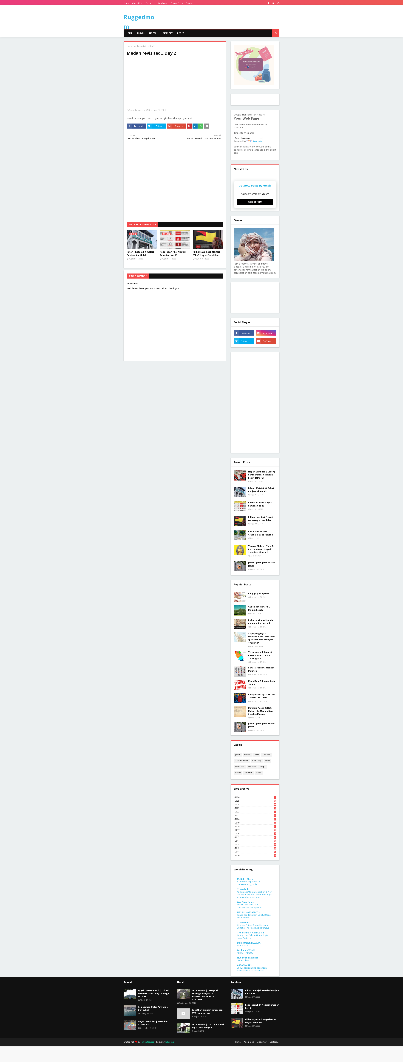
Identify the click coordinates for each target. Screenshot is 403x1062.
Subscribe (255, 201)
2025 (255, 801)
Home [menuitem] (129, 33)
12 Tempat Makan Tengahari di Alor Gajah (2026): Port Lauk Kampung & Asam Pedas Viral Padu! (254, 894)
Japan (237, 754)
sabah (238, 772)
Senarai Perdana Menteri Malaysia (261, 669)
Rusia (256, 754)
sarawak (248, 772)
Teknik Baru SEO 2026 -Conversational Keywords (249, 906)
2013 (255, 844)
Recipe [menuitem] (180, 33)
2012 (255, 848)
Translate (257, 141)
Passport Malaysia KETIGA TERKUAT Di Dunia (261, 696)
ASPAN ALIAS (244, 965)
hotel (267, 760)
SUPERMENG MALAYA (249, 942)
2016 (255, 833)
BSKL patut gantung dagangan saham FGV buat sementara (252, 969)
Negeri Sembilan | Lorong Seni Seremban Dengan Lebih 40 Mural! (261, 474)
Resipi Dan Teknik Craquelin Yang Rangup (260, 533)
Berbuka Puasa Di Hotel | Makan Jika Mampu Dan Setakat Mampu (261, 710)
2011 (255, 852)
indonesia (239, 766)
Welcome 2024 (244, 945)
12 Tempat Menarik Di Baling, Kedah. (259, 608)
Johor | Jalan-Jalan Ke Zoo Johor (261, 564)
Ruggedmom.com (137, 110)
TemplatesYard (147, 1042)
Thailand (266, 754)
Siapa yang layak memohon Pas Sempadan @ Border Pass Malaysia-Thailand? (261, 638)
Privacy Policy (177, 3)
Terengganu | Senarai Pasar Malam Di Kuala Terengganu (260, 655)
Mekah (247, 754)
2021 (255, 815)
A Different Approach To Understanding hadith (248, 883)
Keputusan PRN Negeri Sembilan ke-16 (173, 253)
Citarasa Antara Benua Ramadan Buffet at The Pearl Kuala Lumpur (253, 926)
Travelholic (243, 889)
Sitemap (189, 3)
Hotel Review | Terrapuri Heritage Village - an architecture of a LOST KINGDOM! (205, 995)
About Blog (137, 3)
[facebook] (268, 3)
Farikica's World (246, 950)
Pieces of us (243, 960)
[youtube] (266, 341)
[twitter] (273, 3)
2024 (255, 804)
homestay (256, 760)
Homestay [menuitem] (167, 33)
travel (258, 772)
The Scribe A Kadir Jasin (250, 932)
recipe (263, 766)
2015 (255, 837)
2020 (255, 819)
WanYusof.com (245, 902)
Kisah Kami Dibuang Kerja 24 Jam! (261, 683)
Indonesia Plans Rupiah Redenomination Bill (260, 622)
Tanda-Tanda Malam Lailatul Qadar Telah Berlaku (254, 916)
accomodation (241, 760)
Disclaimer (163, 3)
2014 (255, 841)
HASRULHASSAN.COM (249, 912)
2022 (255, 812)
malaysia (252, 766)
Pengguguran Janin (258, 593)
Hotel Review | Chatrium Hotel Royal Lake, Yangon (208, 1026)
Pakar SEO (169, 1042)
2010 (255, 855)
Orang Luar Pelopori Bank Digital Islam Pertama (253, 936)
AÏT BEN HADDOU (245, 952)
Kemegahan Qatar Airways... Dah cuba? (153, 1008)
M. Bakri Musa (245, 879)
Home (126, 3)
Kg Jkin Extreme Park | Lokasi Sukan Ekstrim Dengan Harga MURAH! (153, 993)
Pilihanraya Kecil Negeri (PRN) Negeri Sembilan (206, 253)
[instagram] (278, 3)
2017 (255, 830)
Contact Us (150, 3)
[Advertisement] (175, 84)
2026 (255, 797)
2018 (255, 826)
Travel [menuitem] (141, 33)
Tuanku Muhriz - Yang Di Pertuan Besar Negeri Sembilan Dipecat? (261, 549)
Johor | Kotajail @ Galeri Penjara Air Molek (140, 253)
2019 (255, 823)
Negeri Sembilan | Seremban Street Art (153, 1023)
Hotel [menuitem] (152, 33)
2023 (255, 808)
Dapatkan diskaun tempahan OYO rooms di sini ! (207, 1011)
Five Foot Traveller (247, 957)
